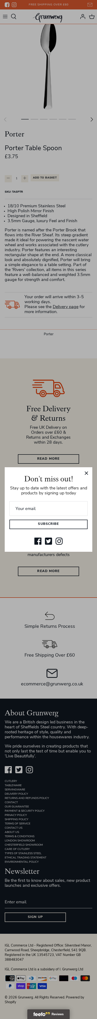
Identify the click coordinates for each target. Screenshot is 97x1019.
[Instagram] (59, 541)
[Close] (86, 473)
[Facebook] (37, 541)
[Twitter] (48, 541)
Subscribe (48, 524)
